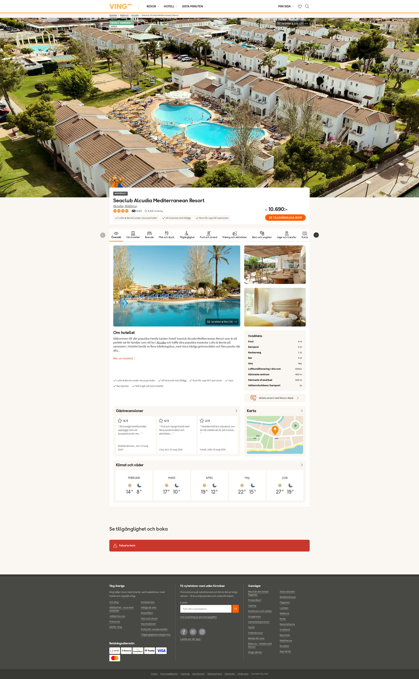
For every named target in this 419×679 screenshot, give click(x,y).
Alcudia (161, 342)
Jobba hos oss (117, 616)
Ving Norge (185, 673)
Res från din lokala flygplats (258, 593)
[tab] (116, 235)
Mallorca (131, 206)
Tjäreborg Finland (214, 673)
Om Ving (113, 602)
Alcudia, (119, 206)
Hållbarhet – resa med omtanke (121, 609)
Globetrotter (230, 673)
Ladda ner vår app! (190, 639)
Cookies (154, 673)
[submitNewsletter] (235, 609)
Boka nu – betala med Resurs (260, 645)
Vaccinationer (148, 623)
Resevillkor (147, 612)
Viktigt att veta (148, 607)
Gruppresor (254, 616)
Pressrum (114, 621)
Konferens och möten (260, 611)
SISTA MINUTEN (192, 6)
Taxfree (252, 605)
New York (285, 635)
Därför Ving (115, 626)
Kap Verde (285, 651)
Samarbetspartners (259, 621)
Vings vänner (255, 652)
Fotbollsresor (255, 632)
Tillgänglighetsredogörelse (156, 634)
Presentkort (254, 600)
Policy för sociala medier (154, 629)
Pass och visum (149, 618)
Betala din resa (256, 638)
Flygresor (285, 602)
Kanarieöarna (287, 624)
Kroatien (284, 645)
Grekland (285, 629)
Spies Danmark (198, 673)
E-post (183, 602)
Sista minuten (287, 591)
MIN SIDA (284, 6)
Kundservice (148, 602)
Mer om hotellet (123, 358)
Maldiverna (286, 640)
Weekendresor (288, 596)
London (284, 607)
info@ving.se (242, 673)
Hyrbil (251, 627)
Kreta (283, 618)
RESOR (151, 6)
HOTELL (169, 6)
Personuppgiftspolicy (169, 673)
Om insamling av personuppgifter (198, 616)
